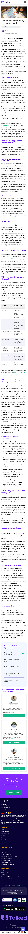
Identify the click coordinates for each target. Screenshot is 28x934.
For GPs (3, 835)
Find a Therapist (5, 850)
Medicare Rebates (6, 854)
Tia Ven (13, 755)
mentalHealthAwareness (14, 26)
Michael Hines (13, 703)
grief (13, 258)
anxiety (10, 258)
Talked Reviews (5, 839)
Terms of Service (18, 927)
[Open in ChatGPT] (14, 932)
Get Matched (4, 852)
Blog (2, 870)
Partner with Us (5, 833)
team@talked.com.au (7, 806)
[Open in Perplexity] (19, 932)
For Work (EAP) (5, 831)
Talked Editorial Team (16, 30)
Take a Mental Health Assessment (10, 876)
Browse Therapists (14, 792)
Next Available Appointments (8, 880)
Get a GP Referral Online (7, 858)
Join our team (20, 885)
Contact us (4, 843)
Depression (4, 258)
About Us (3, 829)
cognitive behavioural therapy (9, 374)
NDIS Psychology (5, 860)
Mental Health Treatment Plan (9, 856)
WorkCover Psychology (7, 862)
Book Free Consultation (14, 716)
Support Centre (5, 872)
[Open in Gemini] (17, 932)
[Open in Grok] (25, 932)
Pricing (3, 841)
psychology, (16, 372)
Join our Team (4, 837)
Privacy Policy (9, 927)
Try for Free (4, 874)
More (11, 712)
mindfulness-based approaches (9, 375)
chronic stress (21, 258)
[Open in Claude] (22, 932)
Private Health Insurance (7, 864)
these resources (12, 892)
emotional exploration (7, 125)
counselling (4, 26)
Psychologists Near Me (7, 878)
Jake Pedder (14, 729)
